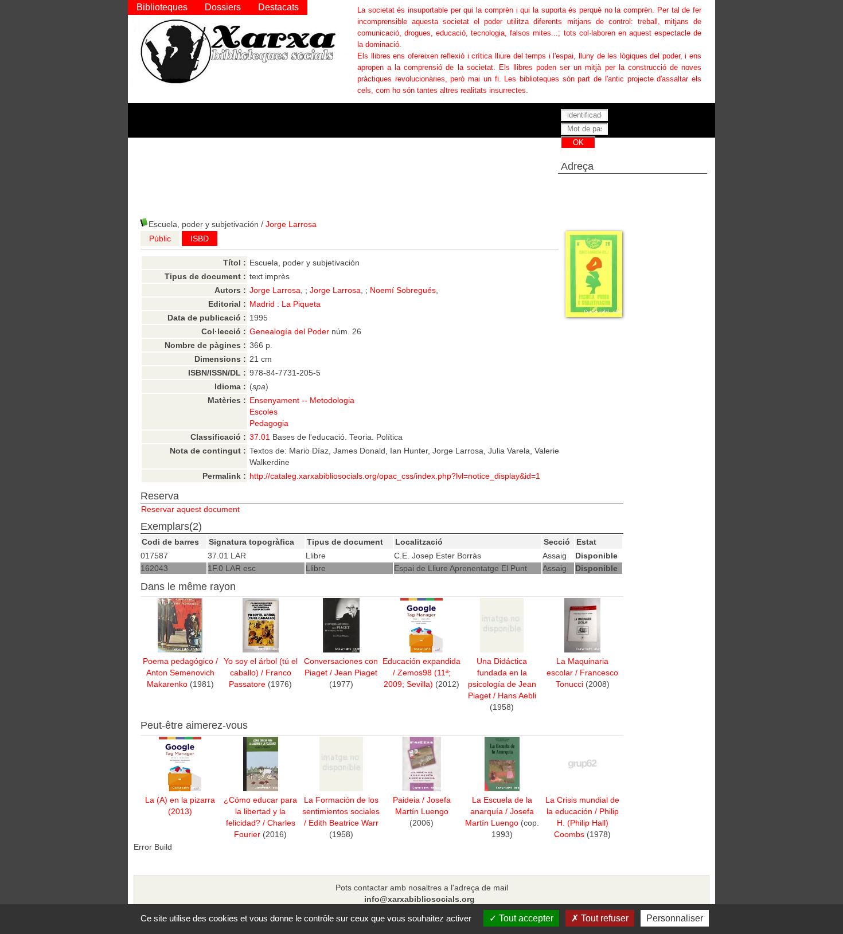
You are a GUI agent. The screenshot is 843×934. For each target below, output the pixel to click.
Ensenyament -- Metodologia (301, 400)
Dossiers (223, 7)
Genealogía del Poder (289, 331)
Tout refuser (604, 918)
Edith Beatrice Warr (343, 822)
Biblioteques (162, 7)
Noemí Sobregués (403, 290)
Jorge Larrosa (291, 224)
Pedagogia (268, 423)
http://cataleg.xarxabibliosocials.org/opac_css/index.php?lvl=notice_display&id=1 (394, 475)
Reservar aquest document (190, 509)
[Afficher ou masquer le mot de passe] (666, 130)
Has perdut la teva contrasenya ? (609, 155)
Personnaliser (674, 918)
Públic (160, 238)
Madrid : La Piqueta (285, 303)
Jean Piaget (355, 672)
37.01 (259, 436)
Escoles (263, 411)
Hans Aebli (517, 695)
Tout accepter (525, 918)
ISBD (199, 238)
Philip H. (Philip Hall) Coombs (586, 823)
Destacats (278, 7)
